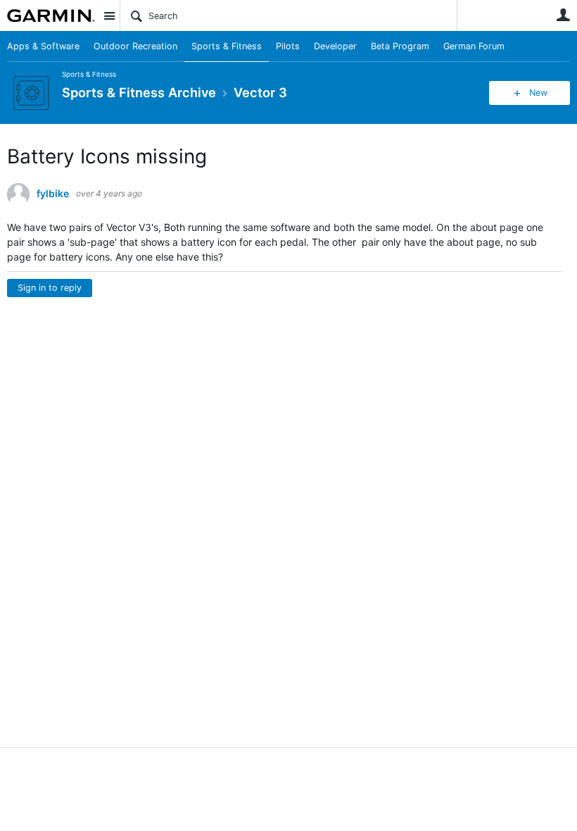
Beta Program (400, 46)
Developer (335, 46)
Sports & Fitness (226, 46)
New (538, 92)
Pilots (288, 46)
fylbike (53, 193)
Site (109, 15)
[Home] (51, 15)
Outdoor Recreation (135, 46)
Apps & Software (43, 46)
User (563, 15)
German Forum (474, 46)
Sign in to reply (50, 287)
